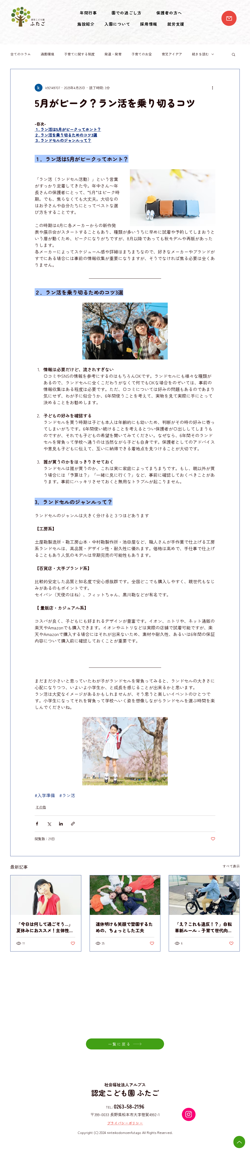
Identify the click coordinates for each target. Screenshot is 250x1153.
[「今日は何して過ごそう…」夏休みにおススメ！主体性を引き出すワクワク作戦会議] (45, 895)
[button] (233, 54)
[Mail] (229, 18)
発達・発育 (113, 54)
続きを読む (200, 54)
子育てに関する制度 (79, 54)
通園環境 (47, 54)
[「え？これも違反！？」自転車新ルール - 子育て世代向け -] (204, 895)
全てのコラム (20, 54)
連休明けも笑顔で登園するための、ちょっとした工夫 (124, 927)
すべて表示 (231, 866)
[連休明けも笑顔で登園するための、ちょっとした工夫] (125, 895)
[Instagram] (188, 1114)
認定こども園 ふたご (125, 1092)
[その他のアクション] (212, 88)
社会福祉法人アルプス (125, 1084)
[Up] (239, 1142)
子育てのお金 (141, 54)
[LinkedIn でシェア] (61, 823)
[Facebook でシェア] (37, 823)
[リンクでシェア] (73, 823)
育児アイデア (172, 54)
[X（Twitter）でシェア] (49, 823)
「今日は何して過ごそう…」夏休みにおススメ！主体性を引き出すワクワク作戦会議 (44, 927)
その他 (41, 806)
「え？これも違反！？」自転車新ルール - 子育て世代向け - (203, 927)
